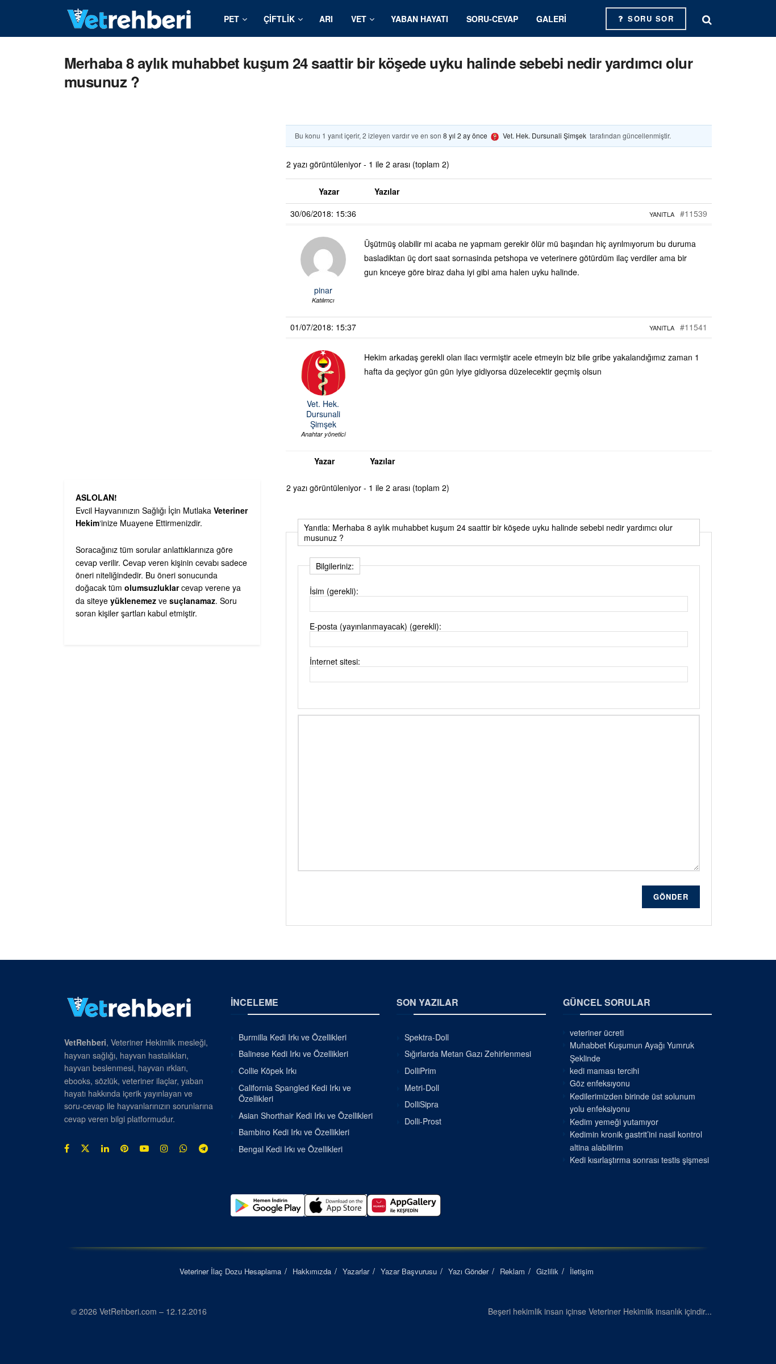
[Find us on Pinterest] (124, 1148)
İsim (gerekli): (334, 591)
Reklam (512, 1271)
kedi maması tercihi (604, 1070)
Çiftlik (279, 18)
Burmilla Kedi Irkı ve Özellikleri (293, 1037)
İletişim (582, 1271)
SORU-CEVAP (492, 18)
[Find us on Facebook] (66, 1148)
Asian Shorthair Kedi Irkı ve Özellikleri (306, 1115)
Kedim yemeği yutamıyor (614, 1121)
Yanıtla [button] (661, 214)
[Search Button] (707, 19)
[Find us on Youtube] (144, 1148)
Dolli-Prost (422, 1121)
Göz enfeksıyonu (600, 1083)
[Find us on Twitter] (85, 1148)
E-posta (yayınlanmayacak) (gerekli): (375, 626)
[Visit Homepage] (129, 18)
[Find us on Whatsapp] (183, 1148)
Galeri (551, 18)
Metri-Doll (421, 1087)
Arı (326, 18)
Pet (231, 18)
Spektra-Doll (426, 1037)
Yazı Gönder (468, 1271)
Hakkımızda (312, 1271)
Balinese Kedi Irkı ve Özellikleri (293, 1053)
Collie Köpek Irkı (268, 1070)
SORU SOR (649, 18)
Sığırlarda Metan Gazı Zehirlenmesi (467, 1053)
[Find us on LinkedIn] (105, 1148)
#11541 (693, 327)
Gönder (671, 896)
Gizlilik (547, 1271)
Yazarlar (356, 1271)
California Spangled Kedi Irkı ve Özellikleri (295, 1093)
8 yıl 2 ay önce (465, 135)
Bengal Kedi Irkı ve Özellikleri (291, 1149)
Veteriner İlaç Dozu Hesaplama (230, 1271)
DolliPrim (420, 1070)
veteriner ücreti (597, 1032)
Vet (358, 18)
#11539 (693, 213)
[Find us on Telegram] (203, 1148)
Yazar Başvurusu (409, 1271)
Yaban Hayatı (419, 18)
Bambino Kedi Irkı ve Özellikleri (294, 1132)
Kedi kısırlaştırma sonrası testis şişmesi (639, 1159)
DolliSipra (421, 1104)
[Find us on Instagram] (164, 1148)
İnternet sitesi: (335, 661)
